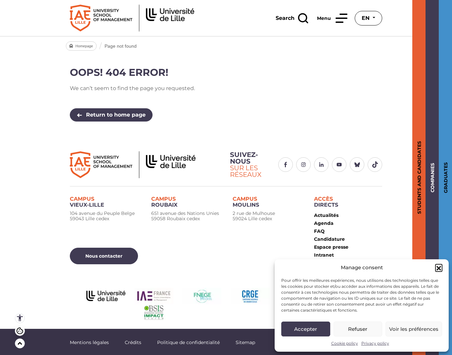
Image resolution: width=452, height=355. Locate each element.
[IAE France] (154, 296)
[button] (438, 267)
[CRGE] (250, 296)
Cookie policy (344, 343)
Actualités (326, 215)
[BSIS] (154, 312)
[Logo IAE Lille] (146, 164)
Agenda (324, 223)
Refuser (357, 329)
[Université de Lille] (106, 296)
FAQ (319, 231)
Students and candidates (418, 177)
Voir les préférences (413, 329)
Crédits (133, 342)
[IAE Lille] (132, 18)
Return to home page (116, 115)
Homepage (84, 46)
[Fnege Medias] (202, 296)
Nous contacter (103, 256)
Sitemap (245, 342)
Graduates (444, 177)
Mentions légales (89, 342)
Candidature (329, 239)
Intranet (324, 255)
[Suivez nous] (285, 164)
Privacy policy (375, 343)
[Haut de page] (19, 343)
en (366, 18)
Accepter (305, 329)
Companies (431, 177)
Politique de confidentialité (188, 342)
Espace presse (331, 247)
